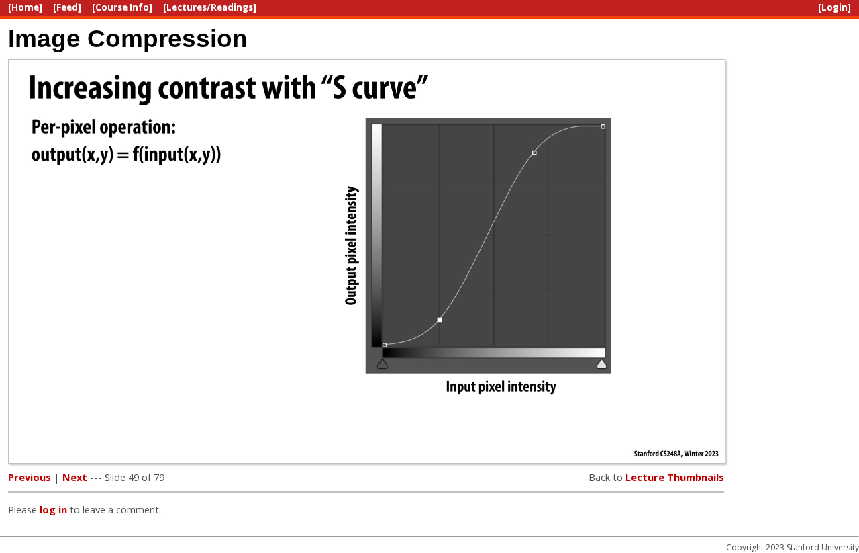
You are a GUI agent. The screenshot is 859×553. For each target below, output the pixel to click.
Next (74, 477)
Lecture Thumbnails (674, 477)
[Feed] (67, 7)
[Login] (834, 7)
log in (53, 509)
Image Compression (128, 38)
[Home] (25, 7)
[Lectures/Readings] (209, 7)
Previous (29, 477)
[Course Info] (122, 7)
